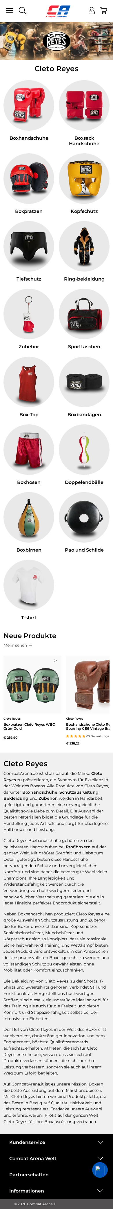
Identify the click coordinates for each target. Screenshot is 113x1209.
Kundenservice (27, 1142)
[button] (100, 1170)
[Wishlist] (55, 659)
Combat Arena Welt (33, 1158)
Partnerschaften (29, 1174)
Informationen (26, 1191)
